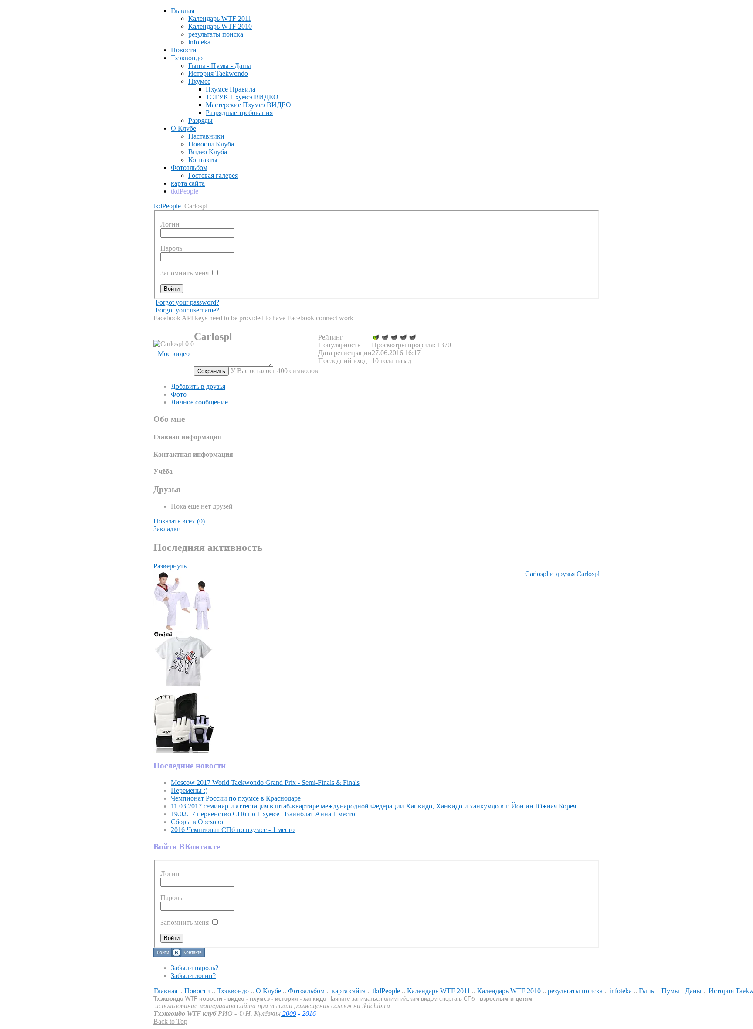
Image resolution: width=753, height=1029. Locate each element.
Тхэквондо (233, 991)
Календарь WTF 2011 (438, 991)
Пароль (171, 897)
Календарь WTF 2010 (509, 991)
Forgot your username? (187, 310)
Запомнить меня (185, 273)
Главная (165, 991)
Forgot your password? (187, 302)
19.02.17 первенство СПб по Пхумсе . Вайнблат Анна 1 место (263, 814)
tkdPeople (167, 206)
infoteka (621, 991)
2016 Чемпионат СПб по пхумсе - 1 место (233, 829)
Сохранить (211, 371)
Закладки (167, 529)
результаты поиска (575, 991)
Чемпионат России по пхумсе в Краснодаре (236, 798)
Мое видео (174, 353)
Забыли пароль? (194, 967)
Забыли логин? (193, 975)
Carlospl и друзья (550, 573)
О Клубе (268, 991)
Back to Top (170, 1021)
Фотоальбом (306, 991)
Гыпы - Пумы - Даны (670, 991)
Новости (197, 991)
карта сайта (349, 991)
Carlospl (588, 573)
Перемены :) (189, 790)
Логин (170, 873)
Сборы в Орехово (197, 821)
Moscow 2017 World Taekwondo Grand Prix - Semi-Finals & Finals (265, 782)
